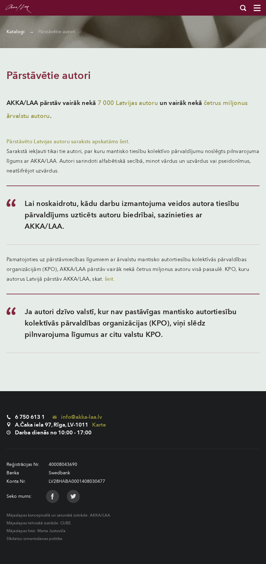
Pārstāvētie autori (56, 32)
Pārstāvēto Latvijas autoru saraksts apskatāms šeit (67, 141)
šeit (109, 279)
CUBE (65, 523)
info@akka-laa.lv (81, 417)
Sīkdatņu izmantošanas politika (34, 538)
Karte (99, 425)
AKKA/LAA (100, 515)
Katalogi (15, 32)
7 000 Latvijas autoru (128, 103)
